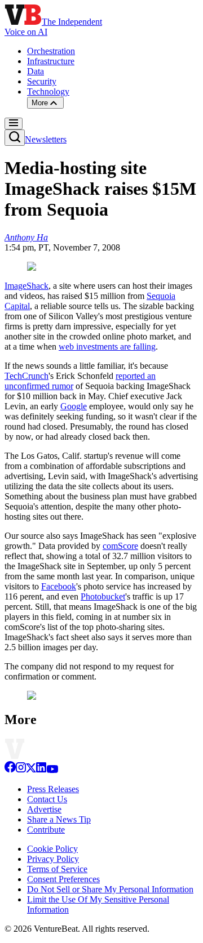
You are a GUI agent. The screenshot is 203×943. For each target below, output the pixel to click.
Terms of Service (57, 869)
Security (41, 81)
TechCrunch (26, 376)
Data (35, 71)
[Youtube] (52, 770)
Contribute (46, 829)
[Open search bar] (15, 137)
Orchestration (51, 51)
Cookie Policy (52, 848)
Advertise (44, 809)
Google (73, 406)
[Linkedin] (41, 770)
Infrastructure (50, 61)
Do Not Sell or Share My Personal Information (110, 889)
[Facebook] (10, 770)
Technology (48, 91)
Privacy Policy (53, 859)
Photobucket (103, 596)
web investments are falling (107, 346)
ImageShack (26, 286)
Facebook (58, 586)
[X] (31, 770)
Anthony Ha (26, 237)
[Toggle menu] (14, 123)
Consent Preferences (63, 879)
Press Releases (53, 789)
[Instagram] (21, 770)
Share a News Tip (59, 819)
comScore (120, 546)
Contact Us (47, 799)
